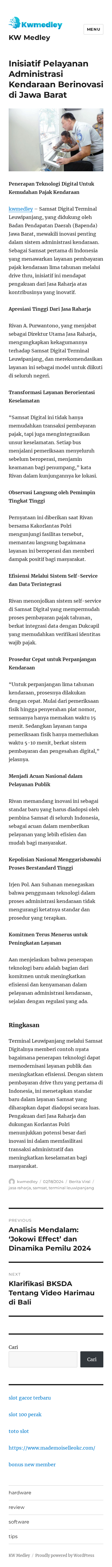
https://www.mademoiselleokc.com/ (52, 1448)
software (19, 1522)
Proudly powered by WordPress (64, 1555)
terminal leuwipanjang (71, 1187)
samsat (40, 1187)
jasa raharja (20, 1187)
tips (13, 1536)
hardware (20, 1493)
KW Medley (29, 37)
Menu (93, 29)
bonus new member (32, 1464)
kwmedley (21, 209)
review (16, 1507)
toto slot (19, 1431)
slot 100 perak (25, 1414)
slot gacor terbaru (30, 1398)
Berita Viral (79, 1181)
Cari (13, 1347)
